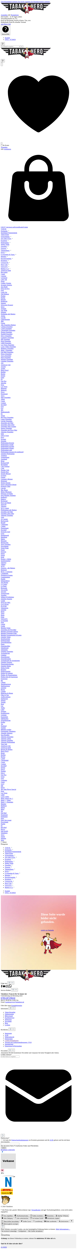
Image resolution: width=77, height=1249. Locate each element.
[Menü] (3, 43)
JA (2, 1247)
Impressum (8, 1033)
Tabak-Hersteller (10, 1012)
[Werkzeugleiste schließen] (71, 1220)
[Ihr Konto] (1, 143)
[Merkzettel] (38, 141)
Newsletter (8, 1021)
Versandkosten (36, 1210)
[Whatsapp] (10, 987)
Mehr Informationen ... (63, 1229)
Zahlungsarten (9, 1014)
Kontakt (7, 38)
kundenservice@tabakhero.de (14, 1002)
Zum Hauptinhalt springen (9, 2)
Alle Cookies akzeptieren (35, 1231)
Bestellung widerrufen (8, 1150)
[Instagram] (7, 987)
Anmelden (4, 15)
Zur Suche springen (24, 2)
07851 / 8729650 (10, 39)
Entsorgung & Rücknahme (13, 1046)
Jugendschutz (9, 1044)
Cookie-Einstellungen (12, 1040)
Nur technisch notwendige (9, 1231)
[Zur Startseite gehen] (26, 58)
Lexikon (7, 1025)
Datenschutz (9, 1039)
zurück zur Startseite (47, 930)
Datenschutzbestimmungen (19, 1140)
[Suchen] (20, 46)
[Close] (1, 1233)
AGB (6, 1035)
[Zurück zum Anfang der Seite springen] (3, 1226)
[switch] (7, 1215)
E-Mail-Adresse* (6, 1054)
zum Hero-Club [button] (6, 24)
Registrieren (15, 15)
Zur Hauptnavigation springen (40, 2)
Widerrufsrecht (9, 1037)
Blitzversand (9, 1016)
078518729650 (8, 998)
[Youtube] (4, 987)
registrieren (7, 149)
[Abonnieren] (3, 1135)
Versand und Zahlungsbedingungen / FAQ (18, 1042)
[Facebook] (2, 987)
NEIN (5, 1247)
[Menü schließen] (1, 145)
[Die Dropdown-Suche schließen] (22, 46)
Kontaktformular (16, 1005)
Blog (6, 1023)
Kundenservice (9, 1018)
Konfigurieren (22, 1231)
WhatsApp (8, 1019)
